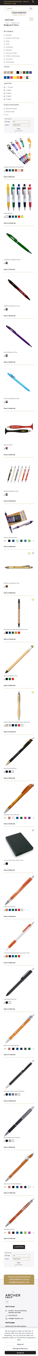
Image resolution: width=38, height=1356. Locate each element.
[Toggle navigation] (31, 19)
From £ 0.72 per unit (9, 1054)
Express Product (11, 108)
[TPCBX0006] (7, 864)
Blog (14, 3)
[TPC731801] (7, 1094)
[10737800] (10, 725)
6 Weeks (9, 99)
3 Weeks (8, 93)
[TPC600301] (10, 818)
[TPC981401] (7, 956)
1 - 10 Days (9, 87)
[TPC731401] (10, 1187)
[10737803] (19, 725)
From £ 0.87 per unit (9, 316)
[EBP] (7, 494)
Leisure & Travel (11, 53)
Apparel (8, 35)
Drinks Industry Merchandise (13, 1)
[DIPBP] (7, 309)
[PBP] (10, 541)
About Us (26, 1)
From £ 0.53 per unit (9, 362)
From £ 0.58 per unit (9, 593)
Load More (19, 1247)
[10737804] (7, 725)
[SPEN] (7, 448)
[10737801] (13, 725)
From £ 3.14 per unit (9, 870)
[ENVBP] (7, 679)
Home (7, 23)
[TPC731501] (10, 1233)
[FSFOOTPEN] (7, 170)
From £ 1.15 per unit (9, 177)
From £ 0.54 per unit (9, 685)
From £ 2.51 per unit (9, 1009)
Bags (7, 41)
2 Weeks (8, 90)
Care (7, 44)
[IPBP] (7, 356)
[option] (6, 541)
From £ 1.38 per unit (9, 778)
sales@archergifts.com (19, 15)
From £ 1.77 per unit (9, 269)
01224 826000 (19, 13)
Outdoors (9, 59)
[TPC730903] (7, 772)
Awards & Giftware (12, 38)
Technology (10, 62)
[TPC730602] (7, 1141)
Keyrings (9, 50)
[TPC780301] (7, 1002)
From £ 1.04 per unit (9, 454)
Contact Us (8, 3)
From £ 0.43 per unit (9, 408)
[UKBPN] (7, 586)
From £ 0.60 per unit (10, 223)
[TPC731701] (10, 1049)
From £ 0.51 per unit (9, 824)
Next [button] (33, 541)
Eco (7, 114)
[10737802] (16, 725)
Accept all (20, 1353)
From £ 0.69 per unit (10, 501)
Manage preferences (20, 1348)
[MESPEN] (7, 217)
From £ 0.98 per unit (10, 1101)
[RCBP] (7, 633)
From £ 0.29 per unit (10, 639)
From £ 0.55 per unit (9, 962)
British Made (10, 111)
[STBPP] (7, 263)
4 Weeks (8, 96)
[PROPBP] (7, 402)
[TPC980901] (7, 910)
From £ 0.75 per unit (9, 1193)
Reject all (20, 1344)
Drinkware (9, 47)
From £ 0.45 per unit (9, 546)
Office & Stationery (13, 56)
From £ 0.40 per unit (9, 916)
